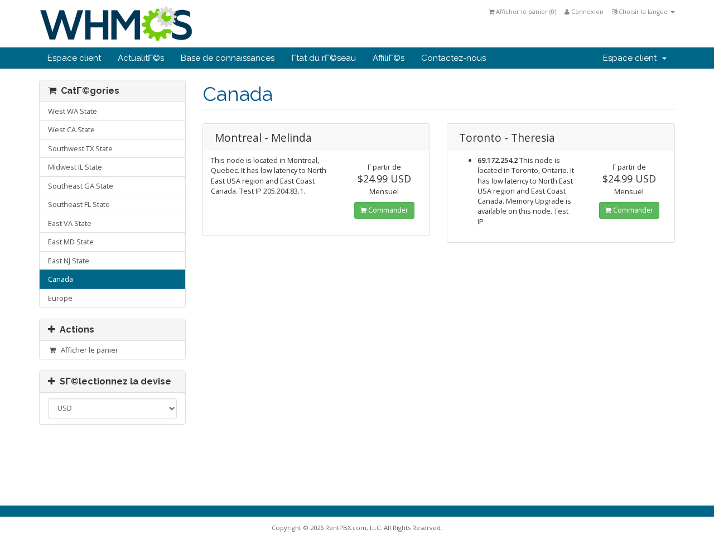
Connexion (587, 11)
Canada (60, 279)
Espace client (74, 58)
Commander (387, 210)
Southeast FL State (79, 204)
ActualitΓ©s (141, 58)
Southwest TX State (80, 148)
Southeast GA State (80, 186)
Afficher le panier (87, 350)
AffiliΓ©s (388, 58)
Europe (60, 298)
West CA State (71, 129)
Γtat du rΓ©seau (323, 58)
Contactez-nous (453, 58)
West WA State (72, 111)
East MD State (71, 242)
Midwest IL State (75, 167)
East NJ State (68, 261)
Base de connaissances (227, 58)
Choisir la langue (643, 11)
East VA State (69, 223)
